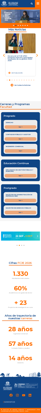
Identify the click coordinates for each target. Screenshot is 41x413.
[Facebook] (11, 395)
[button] (32, 3)
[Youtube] (23, 395)
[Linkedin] (30, 395)
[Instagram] (17, 395)
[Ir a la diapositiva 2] (9, 80)
